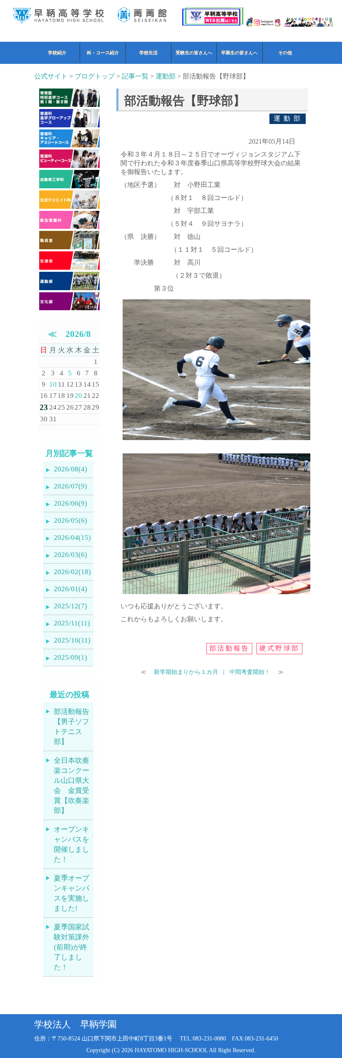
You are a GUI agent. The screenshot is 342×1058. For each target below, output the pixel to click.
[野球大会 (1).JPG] (216, 593)
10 (53, 384)
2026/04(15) (72, 538)
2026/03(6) (70, 555)
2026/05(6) (70, 520)
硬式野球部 (279, 648)
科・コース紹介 (103, 52)
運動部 (166, 76)
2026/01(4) (70, 589)
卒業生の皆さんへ (239, 52)
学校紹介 (57, 52)
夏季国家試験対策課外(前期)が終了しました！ (71, 947)
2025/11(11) (72, 623)
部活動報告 (229, 648)
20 (78, 396)
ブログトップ (95, 76)
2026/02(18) (72, 572)
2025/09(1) (70, 657)
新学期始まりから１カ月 (185, 671)
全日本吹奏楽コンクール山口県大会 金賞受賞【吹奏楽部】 (71, 786)
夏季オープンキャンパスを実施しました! (71, 893)
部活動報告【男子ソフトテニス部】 (71, 727)
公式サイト (51, 76)
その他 (285, 52)
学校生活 (148, 52)
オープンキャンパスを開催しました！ (71, 844)
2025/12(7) (70, 606)
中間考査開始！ (250, 671)
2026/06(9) (70, 503)
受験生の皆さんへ (194, 52)
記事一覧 (135, 76)
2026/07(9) (70, 486)
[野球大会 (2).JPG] (216, 439)
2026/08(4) (70, 469)
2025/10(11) (72, 640)
